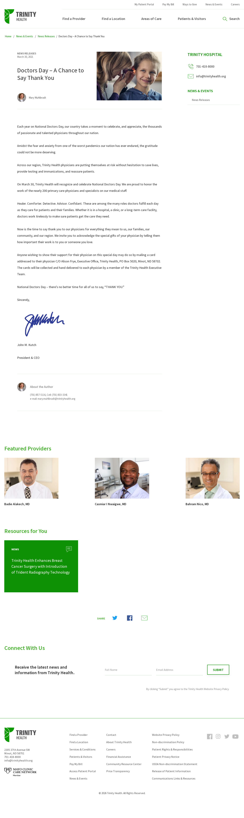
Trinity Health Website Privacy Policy (208, 689)
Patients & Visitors (192, 18)
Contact (111, 735)
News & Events (213, 4)
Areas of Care (151, 18)
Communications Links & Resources (173, 778)
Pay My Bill (168, 4)
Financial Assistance (118, 756)
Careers (235, 4)
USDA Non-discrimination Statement (174, 764)
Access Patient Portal (82, 771)
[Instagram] (218, 740)
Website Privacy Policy (165, 735)
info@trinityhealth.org (211, 76)
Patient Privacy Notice (165, 756)
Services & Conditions (82, 749)
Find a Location (113, 18)
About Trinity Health (119, 742)
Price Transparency (118, 771)
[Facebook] (209, 740)
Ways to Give (190, 4)
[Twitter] (227, 740)
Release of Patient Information (171, 771)
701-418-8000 (12, 757)
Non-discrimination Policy (168, 742)
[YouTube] (235, 740)
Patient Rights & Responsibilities (172, 749)
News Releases (201, 100)
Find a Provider (73, 18)
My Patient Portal (144, 4)
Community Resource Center (123, 764)
